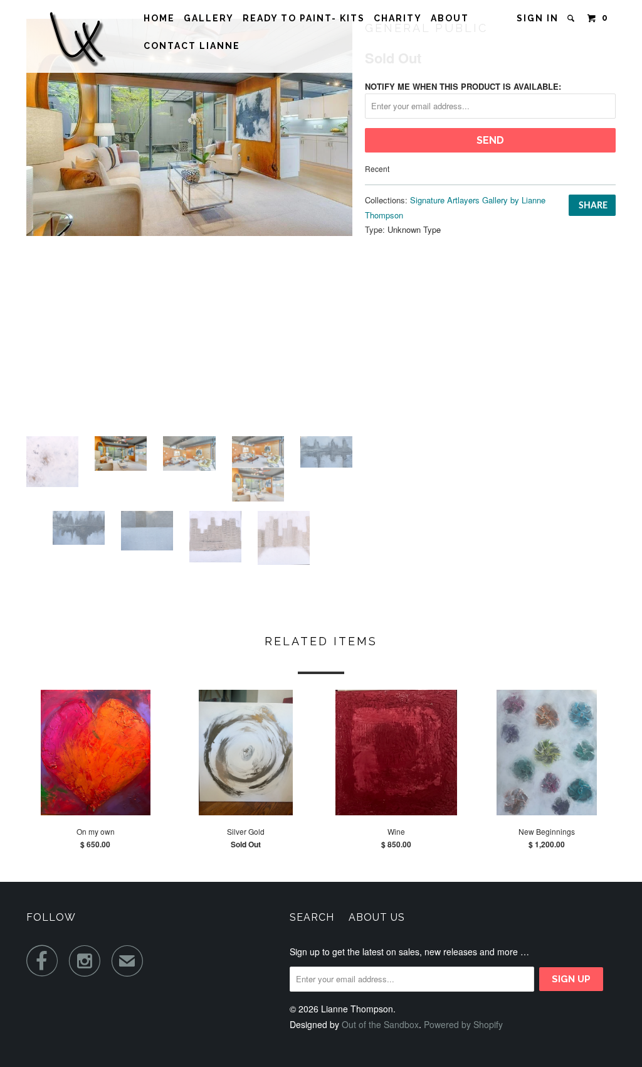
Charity (398, 18)
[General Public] (189, 127)
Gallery (209, 18)
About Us (377, 917)
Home (159, 18)
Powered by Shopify (463, 1024)
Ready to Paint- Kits (304, 18)
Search (312, 917)
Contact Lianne (192, 46)
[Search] (572, 18)
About (450, 18)
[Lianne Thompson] (76, 36)
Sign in (538, 18)
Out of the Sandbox (380, 1024)
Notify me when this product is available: (463, 86)
